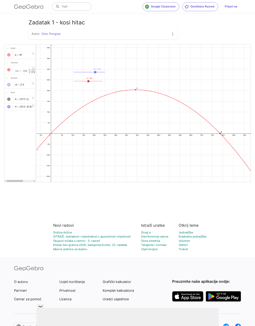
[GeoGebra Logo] (28, 6)
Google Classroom (163, 6)
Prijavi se (231, 6)
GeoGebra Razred (202, 6)
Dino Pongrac (51, 34)
